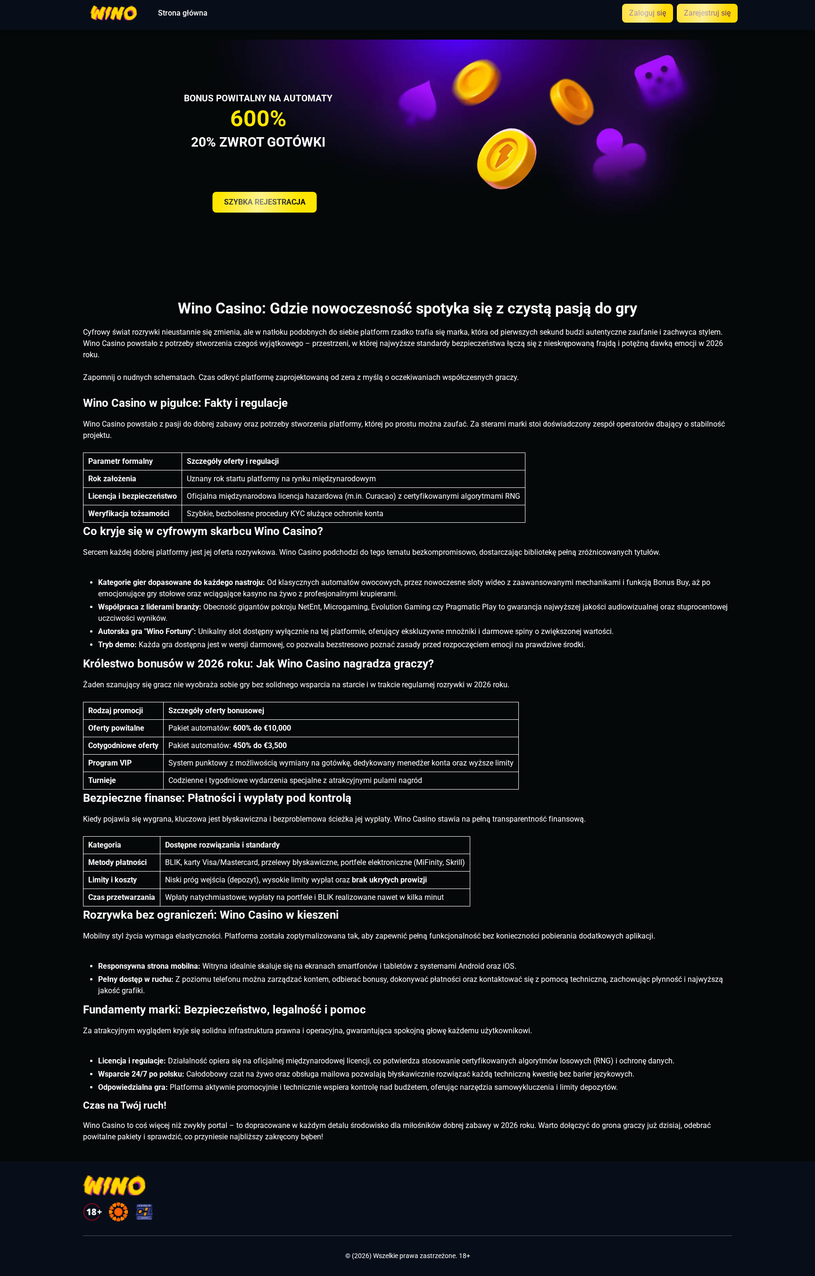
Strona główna (183, 13)
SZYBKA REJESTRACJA (265, 202)
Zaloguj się (647, 12)
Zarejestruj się (707, 12)
